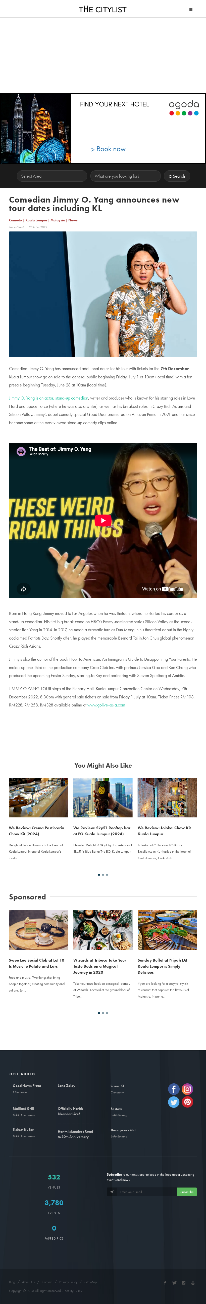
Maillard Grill (23, 1108)
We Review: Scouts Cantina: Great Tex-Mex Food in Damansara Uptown (163, 794)
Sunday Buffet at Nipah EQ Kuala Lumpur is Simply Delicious (102, 966)
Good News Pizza (27, 1085)
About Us (28, 1282)
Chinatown (20, 1092)
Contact (47, 1282)
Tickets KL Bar (23, 1129)
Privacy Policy (68, 1282)
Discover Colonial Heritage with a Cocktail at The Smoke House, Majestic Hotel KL (170, 926)
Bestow (116, 1109)
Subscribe (187, 1192)
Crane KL (117, 1086)
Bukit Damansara (24, 1115)
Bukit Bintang (119, 1115)
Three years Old (123, 1130)
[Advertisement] (103, 55)
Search (179, 176)
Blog (12, 1282)
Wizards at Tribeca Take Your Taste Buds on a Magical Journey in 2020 (39, 966)
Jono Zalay (66, 1085)
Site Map (90, 1282)
